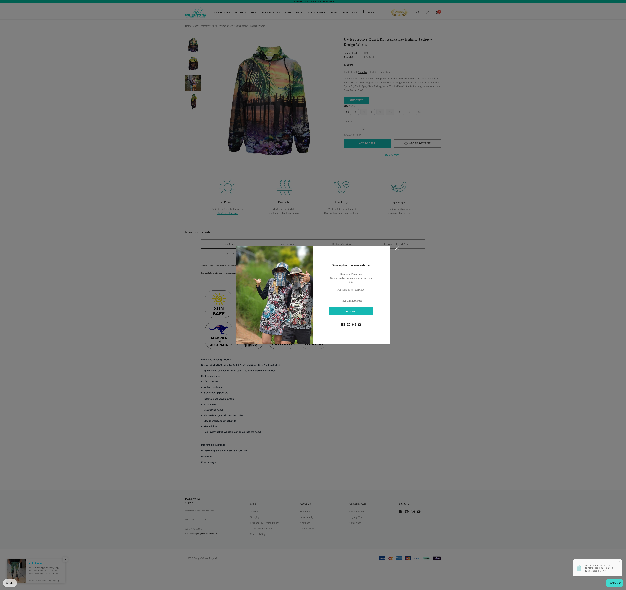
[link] (343, 324)
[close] (397, 248)
